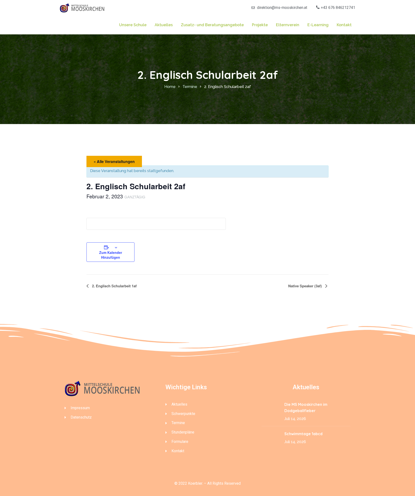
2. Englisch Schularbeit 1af (114, 286)
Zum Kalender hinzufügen (110, 255)
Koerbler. (195, 483)
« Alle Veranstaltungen (114, 161)
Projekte (260, 25)
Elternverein (287, 25)
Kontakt (344, 25)
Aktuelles (164, 25)
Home (170, 86)
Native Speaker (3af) (305, 286)
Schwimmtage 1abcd (303, 433)
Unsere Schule (132, 25)
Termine (190, 86)
